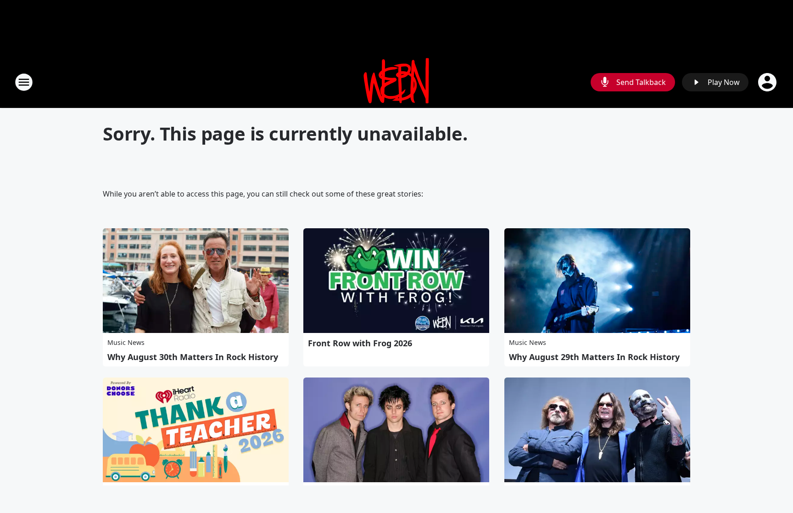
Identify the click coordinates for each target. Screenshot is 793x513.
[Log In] (768, 82)
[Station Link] (396, 82)
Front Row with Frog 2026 (360, 343)
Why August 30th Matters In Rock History (192, 357)
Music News (126, 342)
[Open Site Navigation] (24, 82)
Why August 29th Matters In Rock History (594, 357)
